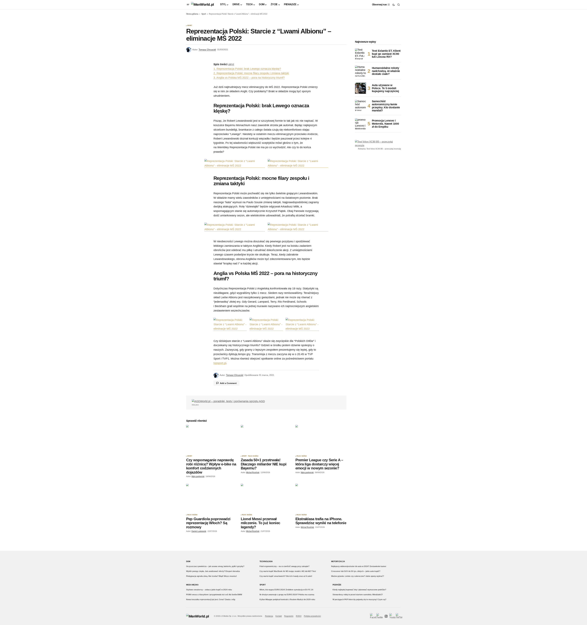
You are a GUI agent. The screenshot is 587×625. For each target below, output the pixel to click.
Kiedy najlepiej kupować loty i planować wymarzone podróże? (359, 590)
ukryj (231, 64)
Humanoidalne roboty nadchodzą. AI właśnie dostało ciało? (386, 71)
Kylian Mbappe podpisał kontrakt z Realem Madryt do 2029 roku (287, 599)
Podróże (337, 585)
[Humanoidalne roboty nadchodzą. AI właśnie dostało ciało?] (360, 71)
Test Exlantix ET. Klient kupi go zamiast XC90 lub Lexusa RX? (386, 53)
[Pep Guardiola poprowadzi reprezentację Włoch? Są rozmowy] (211, 498)
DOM (188, 561)
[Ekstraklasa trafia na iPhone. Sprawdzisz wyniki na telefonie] (320, 498)
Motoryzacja (338, 561)
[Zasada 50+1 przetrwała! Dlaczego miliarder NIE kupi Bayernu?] (266, 439)
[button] (188, 4)
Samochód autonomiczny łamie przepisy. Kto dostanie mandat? (386, 106)
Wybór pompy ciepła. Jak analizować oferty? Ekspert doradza (213, 571)
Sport (203, 14)
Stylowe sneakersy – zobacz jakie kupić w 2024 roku (209, 590)
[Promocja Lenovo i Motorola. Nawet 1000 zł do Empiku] (360, 123)
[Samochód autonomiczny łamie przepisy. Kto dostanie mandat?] (360, 105)
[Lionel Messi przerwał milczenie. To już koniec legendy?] (266, 498)
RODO (298, 616)
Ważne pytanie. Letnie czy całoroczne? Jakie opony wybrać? (357, 576)
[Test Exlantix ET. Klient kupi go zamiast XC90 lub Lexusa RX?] (360, 53)
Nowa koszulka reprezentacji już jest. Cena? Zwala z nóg (210, 599)
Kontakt (278, 616)
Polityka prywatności (312, 616)
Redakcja (269, 616)
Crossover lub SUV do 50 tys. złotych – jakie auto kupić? (355, 571)
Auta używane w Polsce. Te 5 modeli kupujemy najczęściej (385, 88)
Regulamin (288, 616)
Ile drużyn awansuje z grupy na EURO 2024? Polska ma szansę (287, 595)
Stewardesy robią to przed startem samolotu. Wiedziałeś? (358, 595)
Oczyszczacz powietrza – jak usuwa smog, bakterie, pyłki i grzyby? (215, 566)
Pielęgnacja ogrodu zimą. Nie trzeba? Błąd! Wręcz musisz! (211, 576)
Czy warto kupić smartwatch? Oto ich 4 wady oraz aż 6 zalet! (286, 576)
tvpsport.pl (219, 363)
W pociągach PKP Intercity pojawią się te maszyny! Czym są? (359, 599)
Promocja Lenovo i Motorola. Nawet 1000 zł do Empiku (385, 123)
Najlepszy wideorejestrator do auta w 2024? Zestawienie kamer (358, 566)
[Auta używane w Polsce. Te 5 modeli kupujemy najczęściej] (360, 88)
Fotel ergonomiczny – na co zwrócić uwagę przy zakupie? (284, 566)
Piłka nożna (253, 456)
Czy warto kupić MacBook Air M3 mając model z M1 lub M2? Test (288, 571)
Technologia (266, 561)
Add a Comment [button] (228, 383)
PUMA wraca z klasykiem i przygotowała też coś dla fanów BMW (214, 595)
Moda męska (192, 585)
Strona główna (192, 14)
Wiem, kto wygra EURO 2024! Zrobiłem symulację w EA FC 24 (286, 590)
